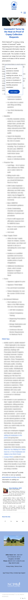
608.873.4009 (15, 563)
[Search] (21, 12)
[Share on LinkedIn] (17, 521)
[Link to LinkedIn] (23, 598)
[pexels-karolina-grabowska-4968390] (14, 22)
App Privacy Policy (8, 573)
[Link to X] (25, 598)
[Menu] (24, 12)
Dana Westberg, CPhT (15, 488)
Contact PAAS (8, 457)
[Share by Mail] (23, 521)
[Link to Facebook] (21, 598)
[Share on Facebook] (5, 521)
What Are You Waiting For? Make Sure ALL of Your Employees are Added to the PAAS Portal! (14, 452)
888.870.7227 (11, 561)
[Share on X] (11, 521)
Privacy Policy (10, 566)
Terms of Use (18, 566)
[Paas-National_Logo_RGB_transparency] (14, 5)
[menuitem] (21, 12)
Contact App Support (19, 573)
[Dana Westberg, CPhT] (5, 493)
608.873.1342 (21, 561)
